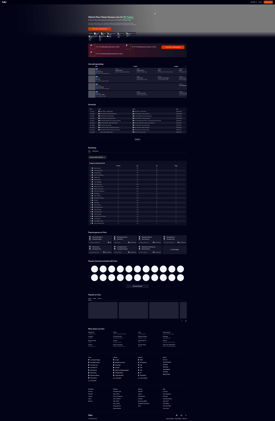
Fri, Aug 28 (92, 118)
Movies (100, 298)
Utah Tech (103, 36)
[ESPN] (92, 79)
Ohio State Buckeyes (98, 170)
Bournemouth (166, 332)
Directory (184, 418)
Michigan (165, 336)
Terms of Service (170, 418)
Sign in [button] (260, 2)
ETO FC (165, 340)
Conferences (95, 151)
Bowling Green (94, 36)
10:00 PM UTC (179, 118)
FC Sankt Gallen (117, 336)
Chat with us (166, 408)
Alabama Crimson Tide (98, 186)
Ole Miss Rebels (97, 179)
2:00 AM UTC (178, 125)
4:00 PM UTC (178, 129)
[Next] (186, 66)
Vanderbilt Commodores (99, 198)
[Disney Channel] (92, 71)
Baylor (104, 33)
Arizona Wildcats (97, 204)
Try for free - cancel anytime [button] (99, 28)
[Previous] (184, 66)
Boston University (118, 344)
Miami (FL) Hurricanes (98, 188)
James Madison (131, 33)
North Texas (122, 33)
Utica (139, 332)
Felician (90, 344)
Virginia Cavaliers (97, 209)
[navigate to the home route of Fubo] (4, 2)
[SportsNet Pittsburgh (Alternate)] (92, 86)
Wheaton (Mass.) (142, 336)
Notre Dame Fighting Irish (99, 191)
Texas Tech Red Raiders (98, 175)
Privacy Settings (167, 406)
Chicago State (112, 33)
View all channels (137, 286)
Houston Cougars (97, 214)
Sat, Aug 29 (92, 125)
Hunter (115, 332)
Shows (94, 298)
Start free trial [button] (268, 2)
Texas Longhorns (97, 195)
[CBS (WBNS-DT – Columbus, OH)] (92, 94)
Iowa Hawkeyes (97, 218)
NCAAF (97, 33)
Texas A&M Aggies (98, 181)
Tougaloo (90, 336)
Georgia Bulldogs (97, 172)
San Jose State (142, 344)
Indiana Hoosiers (97, 168)
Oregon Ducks (97, 177)
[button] (182, 321)
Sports (89, 298)
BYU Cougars (96, 193)
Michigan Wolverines (98, 207)
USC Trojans (96, 202)
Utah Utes (96, 200)
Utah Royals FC (142, 340)
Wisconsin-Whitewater (169, 344)
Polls (89, 151)
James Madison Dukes (98, 220)
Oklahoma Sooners (98, 184)
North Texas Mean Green (99, 223)
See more (137, 139)
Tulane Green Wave (98, 211)
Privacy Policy (178, 418)
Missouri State (92, 340)
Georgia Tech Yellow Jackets (100, 216)
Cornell (115, 340)
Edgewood (91, 332)
